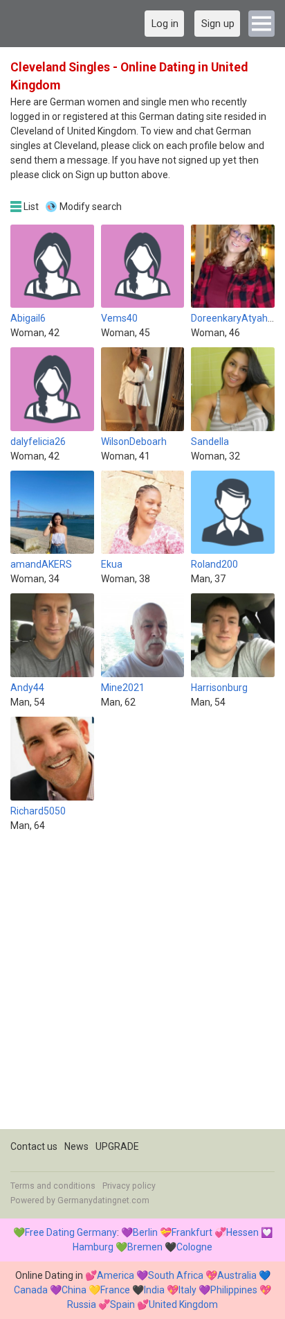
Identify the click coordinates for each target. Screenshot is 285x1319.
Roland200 (214, 564)
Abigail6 (28, 318)
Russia (81, 1304)
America (115, 1275)
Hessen (242, 1232)
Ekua (111, 564)
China (74, 1289)
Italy (187, 1289)
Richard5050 (38, 810)
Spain (122, 1304)
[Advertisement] (142, 986)
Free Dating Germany (71, 1232)
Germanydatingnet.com (103, 1200)
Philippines (233, 1289)
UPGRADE (117, 1146)
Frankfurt (192, 1232)
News (76, 1146)
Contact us (33, 1146)
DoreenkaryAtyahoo (235, 318)
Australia (237, 1275)
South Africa (175, 1275)
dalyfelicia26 (38, 441)
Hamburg (93, 1246)
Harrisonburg (219, 687)
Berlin (145, 1232)
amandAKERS (41, 564)
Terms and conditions (52, 1186)
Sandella (210, 441)
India (154, 1289)
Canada (31, 1289)
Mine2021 (123, 687)
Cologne (194, 1246)
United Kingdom (183, 1304)
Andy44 (27, 687)
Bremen (145, 1246)
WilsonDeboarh (134, 441)
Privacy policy (129, 1186)
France (115, 1289)
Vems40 (119, 318)
